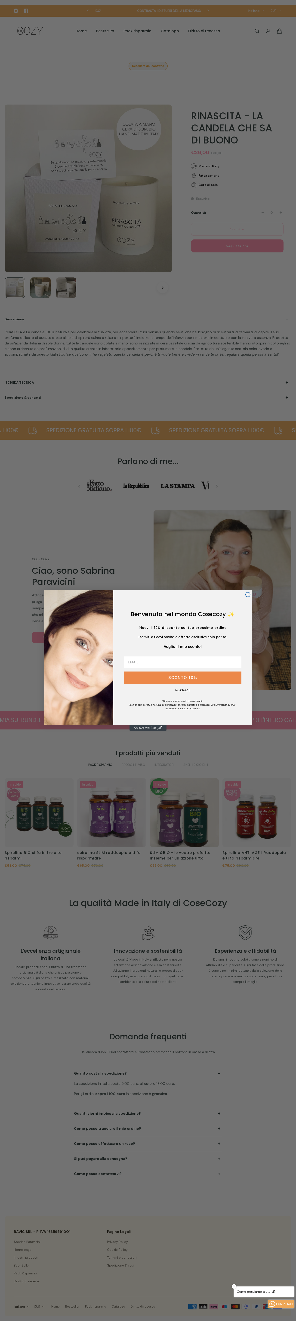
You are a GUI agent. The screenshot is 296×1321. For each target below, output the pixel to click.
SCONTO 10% (182, 678)
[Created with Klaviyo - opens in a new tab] (148, 728)
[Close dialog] (248, 594)
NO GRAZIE (182, 690)
